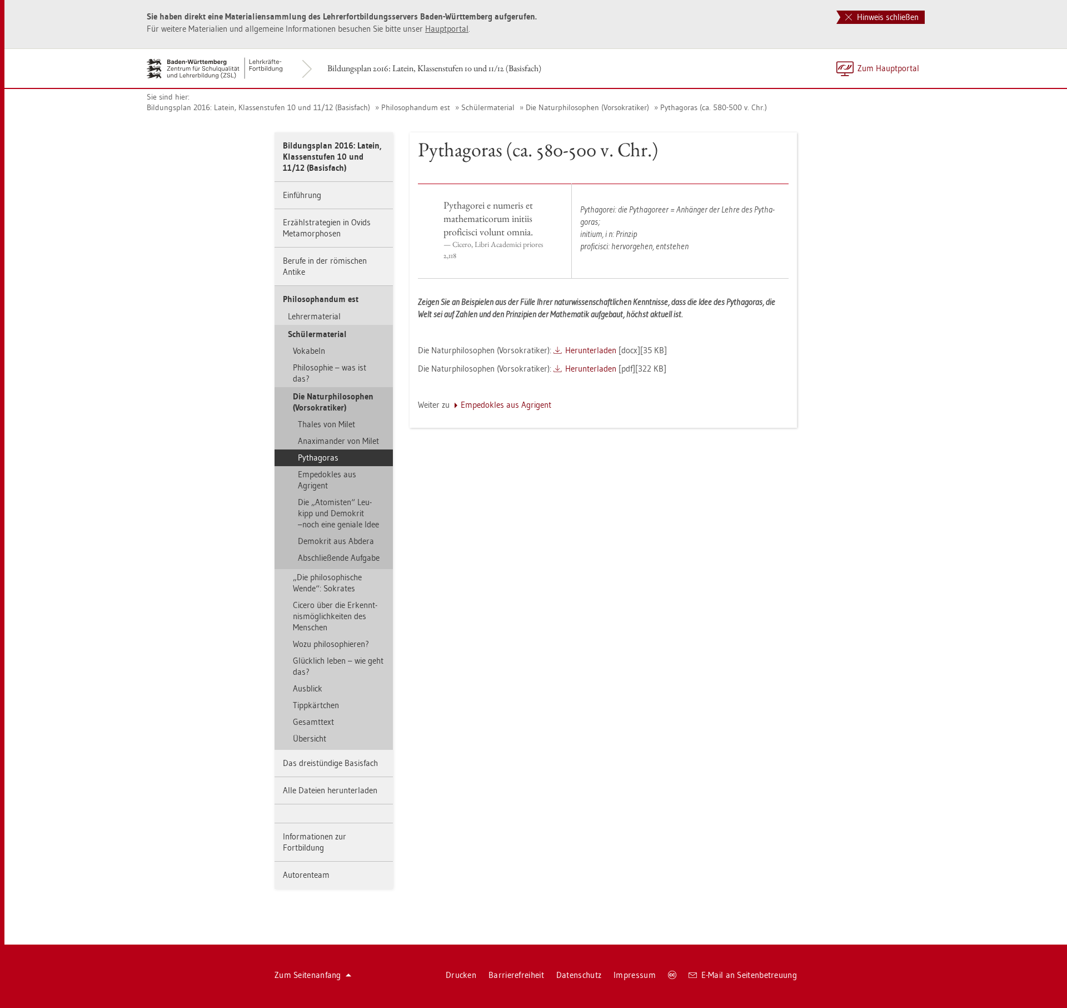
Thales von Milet (326, 424)
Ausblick (307, 688)
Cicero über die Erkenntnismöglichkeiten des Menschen (335, 616)
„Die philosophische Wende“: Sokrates (327, 583)
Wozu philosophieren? (331, 644)
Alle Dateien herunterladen (330, 790)
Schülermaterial (488, 107)
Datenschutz (578, 975)
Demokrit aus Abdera (336, 541)
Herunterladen (590, 350)
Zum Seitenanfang (308, 975)
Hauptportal (446, 28)
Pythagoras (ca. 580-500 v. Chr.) (713, 107)
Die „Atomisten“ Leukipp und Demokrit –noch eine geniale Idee (338, 513)
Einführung (302, 195)
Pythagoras (318, 457)
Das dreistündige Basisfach (330, 763)
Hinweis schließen (887, 17)
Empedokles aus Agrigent (327, 480)
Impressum (635, 975)
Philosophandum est (415, 107)
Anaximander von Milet (338, 441)
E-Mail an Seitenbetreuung (749, 975)
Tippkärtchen (316, 705)
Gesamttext (313, 722)
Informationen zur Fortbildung (314, 842)
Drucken (461, 975)
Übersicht (309, 738)
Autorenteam (306, 874)
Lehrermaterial (314, 316)
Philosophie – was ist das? (329, 373)
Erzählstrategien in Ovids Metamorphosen (327, 228)
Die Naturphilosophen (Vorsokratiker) (587, 107)
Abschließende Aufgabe (339, 557)
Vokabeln (309, 350)
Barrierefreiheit (516, 975)
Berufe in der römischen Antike (325, 266)
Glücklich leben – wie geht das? (338, 666)
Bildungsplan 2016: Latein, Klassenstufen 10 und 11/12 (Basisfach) (434, 68)
